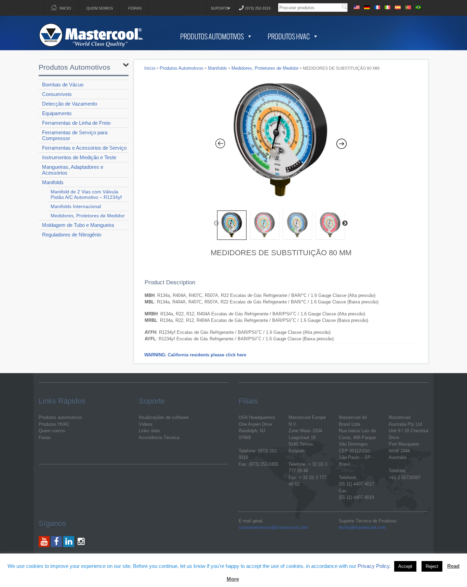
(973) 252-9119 (257, 8)
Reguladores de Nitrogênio (71, 234)
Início (149, 68)
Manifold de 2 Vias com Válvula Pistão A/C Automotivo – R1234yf (86, 194)
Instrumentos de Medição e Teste (79, 157)
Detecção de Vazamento (69, 104)
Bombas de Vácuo (62, 84)
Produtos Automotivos (212, 36)
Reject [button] (432, 566)
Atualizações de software (164, 417)
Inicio (65, 8)
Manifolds (53, 182)
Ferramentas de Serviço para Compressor (74, 135)
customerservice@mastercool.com (273, 527)
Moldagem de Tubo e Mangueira (78, 225)
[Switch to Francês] (377, 6)
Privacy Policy (373, 566)
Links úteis (149, 430)
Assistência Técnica (159, 437)
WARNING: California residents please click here (195, 354)
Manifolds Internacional (76, 206)
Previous (216, 223)
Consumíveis (57, 94)
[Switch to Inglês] (356, 6)
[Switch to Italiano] (387, 6)
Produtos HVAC (289, 36)
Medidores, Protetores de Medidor (88, 215)
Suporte (220, 8)
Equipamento (56, 113)
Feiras (135, 8)
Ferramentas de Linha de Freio (76, 123)
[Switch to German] (367, 6)
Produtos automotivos (60, 417)
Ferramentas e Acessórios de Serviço (84, 148)
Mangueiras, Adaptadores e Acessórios (72, 170)
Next (345, 223)
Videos (145, 424)
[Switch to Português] (408, 6)
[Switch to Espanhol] (397, 6)
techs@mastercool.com (362, 527)
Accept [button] (405, 566)
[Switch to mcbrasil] (418, 6)
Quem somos (99, 8)
